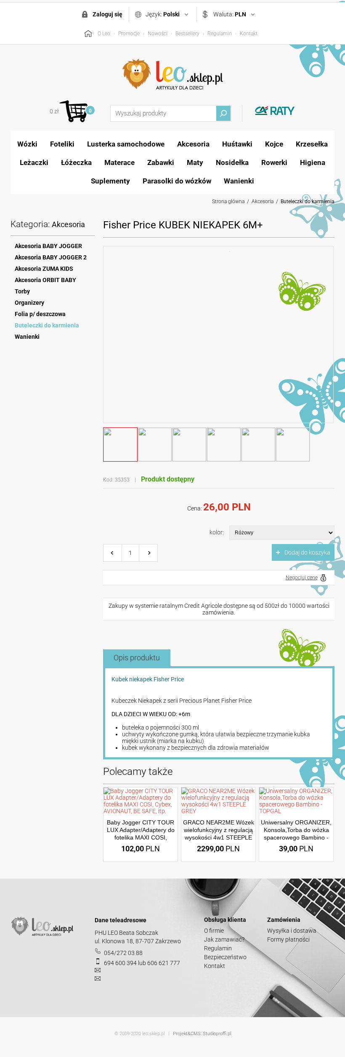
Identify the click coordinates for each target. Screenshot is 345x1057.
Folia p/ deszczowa (40, 314)
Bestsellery (187, 34)
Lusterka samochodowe (126, 144)
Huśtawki (237, 144)
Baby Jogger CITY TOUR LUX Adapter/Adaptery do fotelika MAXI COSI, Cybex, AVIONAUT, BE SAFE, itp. (141, 837)
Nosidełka (232, 162)
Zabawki (160, 162)
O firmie (214, 930)
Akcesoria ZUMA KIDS (44, 268)
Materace (119, 162)
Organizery (29, 302)
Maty (195, 162)
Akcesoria (193, 144)
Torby (22, 291)
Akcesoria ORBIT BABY (45, 280)
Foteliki (62, 144)
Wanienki (239, 181)
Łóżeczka (76, 162)
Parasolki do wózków (177, 181)
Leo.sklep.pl (172, 74)
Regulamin (219, 34)
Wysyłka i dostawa (291, 930)
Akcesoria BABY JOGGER (48, 246)
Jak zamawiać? (224, 939)
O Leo (104, 34)
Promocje (129, 34)
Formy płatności (288, 939)
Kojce (274, 144)
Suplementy (110, 181)
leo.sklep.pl (153, 1033)
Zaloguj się (107, 14)
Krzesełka (312, 144)
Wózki (27, 144)
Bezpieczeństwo (225, 957)
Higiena (312, 162)
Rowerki (274, 162)
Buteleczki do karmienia (307, 201)
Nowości (157, 34)
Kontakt (248, 34)
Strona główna (228, 201)
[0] (73, 111)
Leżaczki (34, 162)
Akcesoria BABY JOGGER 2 (51, 257)
